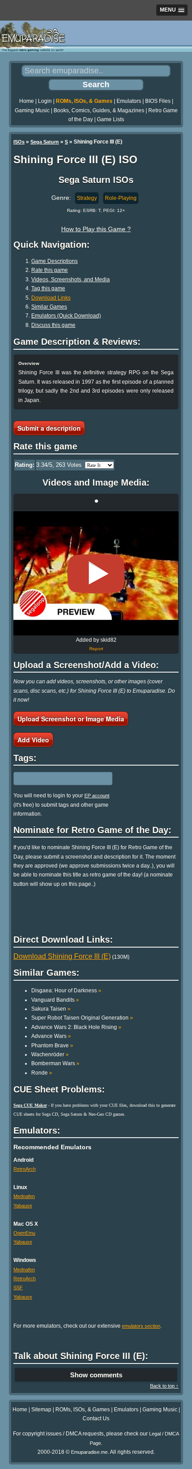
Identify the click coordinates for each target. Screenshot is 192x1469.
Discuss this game (53, 325)
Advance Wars (51, 1036)
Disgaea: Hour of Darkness (66, 990)
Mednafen (24, 1196)
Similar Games (49, 307)
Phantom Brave (52, 1045)
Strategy (87, 198)
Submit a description (49, 427)
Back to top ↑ (164, 1386)
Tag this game (48, 288)
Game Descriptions (54, 261)
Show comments (96, 1375)
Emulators (129, 101)
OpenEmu (24, 1233)
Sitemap (41, 1409)
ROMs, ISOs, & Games (84, 101)
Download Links (51, 298)
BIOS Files (158, 101)
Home (26, 101)
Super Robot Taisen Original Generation (82, 1018)
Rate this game (49, 270)
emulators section (141, 1326)
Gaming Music (32, 110)
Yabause (22, 1205)
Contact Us (96, 1418)
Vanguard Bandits (55, 1000)
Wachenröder (50, 1054)
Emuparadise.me (89, 1452)
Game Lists (110, 119)
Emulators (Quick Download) (66, 316)
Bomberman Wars (55, 1063)
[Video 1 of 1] (96, 573)
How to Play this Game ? (96, 229)
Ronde (41, 1073)
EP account (96, 795)
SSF (18, 1287)
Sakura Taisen (51, 1009)
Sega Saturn (44, 141)
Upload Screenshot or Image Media (70, 718)
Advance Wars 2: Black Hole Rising (76, 1027)
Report (96, 648)
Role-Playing (121, 198)
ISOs (19, 141)
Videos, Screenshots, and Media (70, 279)
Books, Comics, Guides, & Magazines (99, 110)
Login (45, 101)
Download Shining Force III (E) (62, 956)
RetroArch (24, 1169)
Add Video (33, 739)
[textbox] (52, 778)
